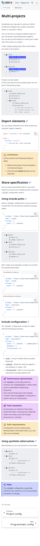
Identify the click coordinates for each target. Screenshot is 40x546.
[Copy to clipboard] (36, 134)
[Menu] (36, 2)
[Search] (32, 3)
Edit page (7, 504)
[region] (20, 221)
